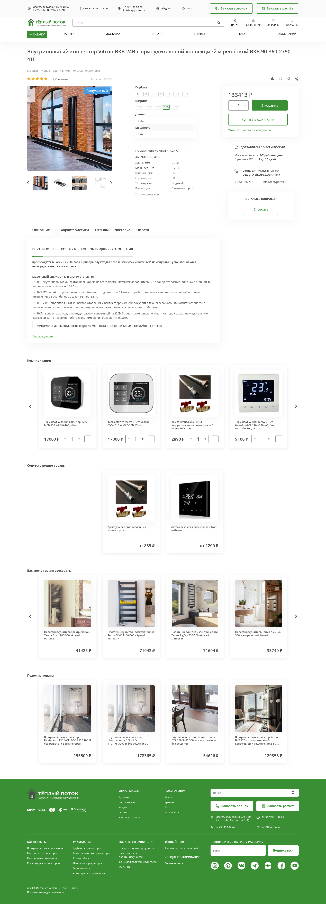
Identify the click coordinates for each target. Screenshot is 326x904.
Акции (168, 797)
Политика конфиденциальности (46, 892)
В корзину (269, 105)
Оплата (142, 230)
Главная (32, 71)
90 (168, 94)
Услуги (123, 807)
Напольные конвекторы (42, 858)
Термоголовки (81, 868)
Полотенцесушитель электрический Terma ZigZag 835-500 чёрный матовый (194, 635)
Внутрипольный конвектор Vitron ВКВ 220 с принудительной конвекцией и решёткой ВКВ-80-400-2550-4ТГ (256, 742)
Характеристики (75, 230)
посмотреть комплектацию (156, 150)
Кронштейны (81, 858)
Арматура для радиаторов (89, 873)
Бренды (199, 34)
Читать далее (43, 336)
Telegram (166, 8)
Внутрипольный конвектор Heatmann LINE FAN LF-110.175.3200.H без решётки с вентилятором (127, 742)
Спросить (260, 209)
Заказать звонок (234, 8)
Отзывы (102, 230)
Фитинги (124, 867)
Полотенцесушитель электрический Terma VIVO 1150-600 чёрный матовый (131, 635)
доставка (113, 34)
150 (185, 94)
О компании (287, 34)
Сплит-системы (174, 863)
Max (189, 8)
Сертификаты (127, 802)
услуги (69, 34)
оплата (156, 34)
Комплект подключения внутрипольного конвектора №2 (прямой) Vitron (192, 425)
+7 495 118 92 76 (132, 6)
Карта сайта (172, 812)
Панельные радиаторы (87, 863)
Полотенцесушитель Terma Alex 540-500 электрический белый (258, 633)
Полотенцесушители (136, 842)
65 (138, 94)
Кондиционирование (182, 857)
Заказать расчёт (280, 8)
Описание (41, 230)
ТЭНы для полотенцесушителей (138, 861)
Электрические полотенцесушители (131, 854)
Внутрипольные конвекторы (81, 71)
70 (146, 94)
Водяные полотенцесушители (137, 848)
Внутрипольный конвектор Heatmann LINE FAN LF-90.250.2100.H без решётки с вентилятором (67, 740)
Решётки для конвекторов (43, 863)
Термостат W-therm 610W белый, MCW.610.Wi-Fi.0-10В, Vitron (128, 423)
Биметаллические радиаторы (91, 853)
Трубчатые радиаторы (87, 848)
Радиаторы (82, 842)
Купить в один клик (258, 119)
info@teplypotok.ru (134, 10)
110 (176, 94)
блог (242, 34)
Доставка (122, 230)
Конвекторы (50, 71)
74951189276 (243, 182)
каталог (39, 34)
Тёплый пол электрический (181, 848)
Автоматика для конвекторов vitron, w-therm (194, 528)
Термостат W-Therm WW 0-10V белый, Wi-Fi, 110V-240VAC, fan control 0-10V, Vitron (254, 425)
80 (160, 94)
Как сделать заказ (129, 817)
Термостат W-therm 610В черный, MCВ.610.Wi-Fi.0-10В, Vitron (65, 423)
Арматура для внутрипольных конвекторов (127, 528)
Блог (167, 807)
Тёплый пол (174, 842)
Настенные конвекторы (42, 853)
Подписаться (283, 850)
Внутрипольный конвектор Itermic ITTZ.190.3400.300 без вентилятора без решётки (193, 740)
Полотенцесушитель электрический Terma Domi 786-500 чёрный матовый (67, 635)
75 (153, 94)
